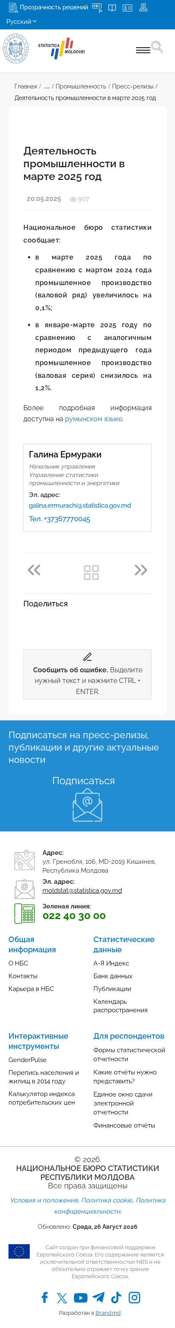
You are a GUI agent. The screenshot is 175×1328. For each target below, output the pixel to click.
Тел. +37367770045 (59, 518)
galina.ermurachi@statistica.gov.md (80, 505)
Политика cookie (106, 1200)
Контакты (22, 976)
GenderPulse (27, 1060)
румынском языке (93, 419)
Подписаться (83, 780)
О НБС (18, 963)
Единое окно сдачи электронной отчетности (122, 1103)
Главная (25, 86)
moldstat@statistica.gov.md (82, 890)
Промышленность (81, 86)
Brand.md (108, 1313)
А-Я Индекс (111, 963)
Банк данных (113, 976)
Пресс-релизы (132, 86)
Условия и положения (44, 1200)
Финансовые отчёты (124, 1125)
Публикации (112, 989)
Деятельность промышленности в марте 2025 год (85, 97)
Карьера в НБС (31, 989)
